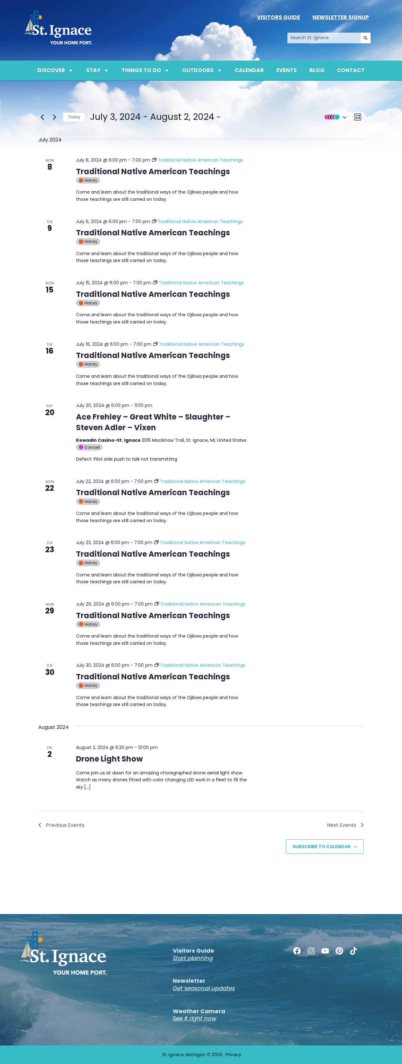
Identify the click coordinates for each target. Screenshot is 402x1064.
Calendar (249, 70)
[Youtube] (325, 951)
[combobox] (324, 38)
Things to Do (141, 70)
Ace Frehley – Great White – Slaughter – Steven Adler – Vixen (153, 422)
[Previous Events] (42, 117)
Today (74, 117)
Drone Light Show (109, 759)
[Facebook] (297, 951)
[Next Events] (54, 117)
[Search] (366, 38)
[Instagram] (311, 951)
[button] (333, 117)
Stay (93, 70)
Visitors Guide (278, 17)
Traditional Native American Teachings (153, 171)
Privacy (233, 1054)
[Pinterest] (339, 951)
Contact (351, 70)
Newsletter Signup (340, 17)
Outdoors (198, 70)
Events (286, 70)
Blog (316, 70)
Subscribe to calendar (321, 846)
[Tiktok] (353, 951)
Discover (51, 70)
